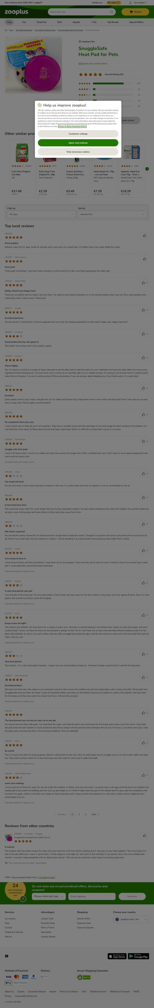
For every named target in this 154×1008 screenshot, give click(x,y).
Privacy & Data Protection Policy (72, 126)
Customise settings (78, 133)
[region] (78, 129)
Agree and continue (78, 142)
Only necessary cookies (78, 151)
